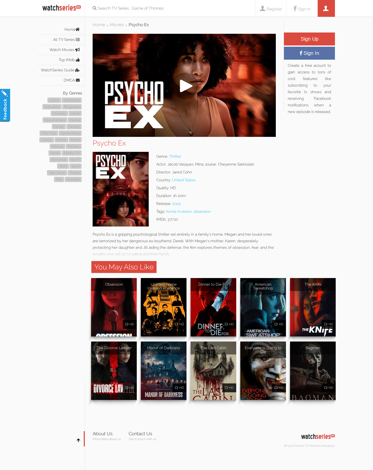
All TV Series (64, 39)
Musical (57, 146)
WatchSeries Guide (58, 70)
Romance (59, 159)
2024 (176, 203)
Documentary (55, 120)
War (59, 179)
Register (274, 9)
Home (69, 29)
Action (54, 100)
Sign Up (309, 39)
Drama (75, 120)
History (46, 140)
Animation (52, 107)
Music (75, 140)
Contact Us (140, 433)
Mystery (74, 146)
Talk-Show (57, 173)
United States (184, 180)
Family (59, 126)
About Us (103, 433)
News (54, 153)
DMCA (70, 80)
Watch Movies (62, 49)
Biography (72, 107)
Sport (76, 166)
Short (63, 166)
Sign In (304, 9)
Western (73, 179)
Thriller (75, 173)
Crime (75, 113)
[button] (184, 135)
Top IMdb (67, 60)
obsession (202, 211)
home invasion (179, 211)
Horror (61, 140)
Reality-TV (72, 153)
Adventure (72, 100)
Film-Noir (49, 133)
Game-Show (70, 133)
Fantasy (74, 126)
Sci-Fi (75, 159)
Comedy (59, 113)
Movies (117, 24)
